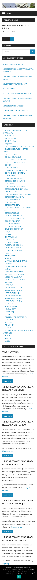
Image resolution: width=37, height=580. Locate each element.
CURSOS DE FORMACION (14, 178)
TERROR (8, 338)
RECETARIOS (9, 322)
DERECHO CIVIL (10, 184)
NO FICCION (9, 304)
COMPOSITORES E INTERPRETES (16, 170)
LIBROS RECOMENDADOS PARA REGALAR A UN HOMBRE (18, 117)
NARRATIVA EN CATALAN (13, 288)
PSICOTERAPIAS (10, 320)
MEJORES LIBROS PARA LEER (13, 64)
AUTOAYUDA (9, 136)
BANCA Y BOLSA (10, 141)
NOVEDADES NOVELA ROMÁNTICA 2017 (17, 94)
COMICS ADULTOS (11, 168)
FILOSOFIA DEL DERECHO (14, 245)
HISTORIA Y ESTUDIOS (13, 248)
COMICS (8, 165)
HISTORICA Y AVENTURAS (14, 250)
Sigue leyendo (7, 451)
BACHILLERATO (10, 138)
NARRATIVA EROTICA (12, 293)
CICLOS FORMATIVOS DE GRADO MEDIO (19, 146)
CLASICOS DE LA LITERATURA (15, 160)
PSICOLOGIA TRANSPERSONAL (16, 317)
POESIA (7, 314)
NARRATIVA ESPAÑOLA (13, 296)
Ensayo (7, 232)
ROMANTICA (9, 325)
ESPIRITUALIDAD (11, 237)
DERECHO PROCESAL (12, 205)
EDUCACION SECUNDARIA (14, 229)
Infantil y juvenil (10, 31)
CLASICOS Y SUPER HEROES (15, 162)
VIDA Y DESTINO (9, 89)
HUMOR (7, 253)
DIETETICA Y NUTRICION (13, 216)
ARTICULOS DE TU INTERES (13, 346)
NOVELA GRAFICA (11, 306)
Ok (19, 577)
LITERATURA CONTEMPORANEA (16, 266)
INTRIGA (8, 258)
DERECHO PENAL (11, 202)
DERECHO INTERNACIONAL (14, 197)
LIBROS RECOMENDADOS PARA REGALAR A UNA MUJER (18, 70)
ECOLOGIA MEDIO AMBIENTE (15, 218)
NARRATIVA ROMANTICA (13, 301)
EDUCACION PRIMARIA (13, 226)
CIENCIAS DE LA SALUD (13, 157)
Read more (8, 381)
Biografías (8, 144)
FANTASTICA (9, 240)
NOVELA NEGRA (10, 309)
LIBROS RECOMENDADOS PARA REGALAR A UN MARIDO (18, 78)
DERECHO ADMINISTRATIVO (15, 181)
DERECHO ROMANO (12, 213)
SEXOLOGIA (9, 328)
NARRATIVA (9, 285)
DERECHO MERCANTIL (12, 200)
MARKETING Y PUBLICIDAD (14, 272)
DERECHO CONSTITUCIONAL (15, 186)
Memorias (8, 282)
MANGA (7, 269)
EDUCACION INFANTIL (12, 224)
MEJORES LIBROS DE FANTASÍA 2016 (15, 111)
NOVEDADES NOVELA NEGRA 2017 (15, 84)
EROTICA (8, 234)
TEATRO (8, 336)
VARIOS (7, 341)
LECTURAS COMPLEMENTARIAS (16, 261)
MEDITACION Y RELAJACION (15, 280)
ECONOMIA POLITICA (12, 221)
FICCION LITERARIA (11, 242)
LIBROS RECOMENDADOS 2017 (13, 106)
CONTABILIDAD (10, 176)
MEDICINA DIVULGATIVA (13, 277)
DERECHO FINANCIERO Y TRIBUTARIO (18, 194)
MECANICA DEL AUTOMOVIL (15, 274)
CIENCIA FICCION (11, 154)
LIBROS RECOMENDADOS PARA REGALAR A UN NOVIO (18, 99)
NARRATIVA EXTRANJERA (13, 298)
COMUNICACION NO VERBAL (15, 173)
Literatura (8, 264)
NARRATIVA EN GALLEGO (14, 290)
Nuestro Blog (9, 312)
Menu (8, 13)
